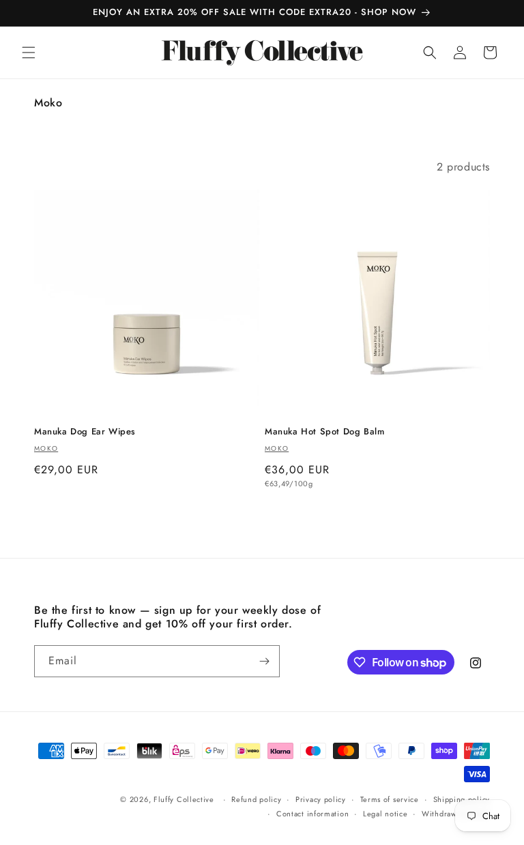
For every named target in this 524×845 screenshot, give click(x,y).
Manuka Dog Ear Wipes (85, 432)
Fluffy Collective (184, 799)
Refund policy (256, 799)
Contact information (312, 813)
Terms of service (389, 799)
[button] (29, 53)
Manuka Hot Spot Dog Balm (324, 432)
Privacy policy (320, 799)
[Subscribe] (264, 661)
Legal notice (385, 813)
